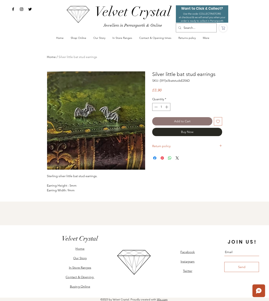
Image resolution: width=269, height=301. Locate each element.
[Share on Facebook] (154, 158)
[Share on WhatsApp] (169, 158)
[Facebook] (13, 9)
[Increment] (167, 107)
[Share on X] (177, 158)
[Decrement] (155, 107)
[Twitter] (30, 9)
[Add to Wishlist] (218, 121)
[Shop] (223, 28)
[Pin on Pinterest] (162, 158)
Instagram (188, 261)
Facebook (187, 252)
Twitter (187, 271)
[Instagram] (21, 9)
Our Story (80, 258)
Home (51, 57)
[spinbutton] (161, 107)
